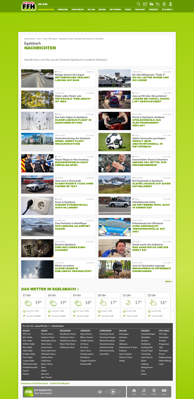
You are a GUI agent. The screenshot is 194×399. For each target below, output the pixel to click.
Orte (39, 39)
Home (134, 394)
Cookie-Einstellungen (59, 383)
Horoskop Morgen (107, 337)
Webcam (164, 3)
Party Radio (28, 357)
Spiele (143, 361)
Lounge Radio (28, 361)
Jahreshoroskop (106, 347)
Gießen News (47, 357)
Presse (162, 354)
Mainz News (46, 344)
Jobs (161, 347)
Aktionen (115, 10)
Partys (144, 374)
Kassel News (46, 347)
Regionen (65, 331)
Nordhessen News (68, 334)
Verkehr (62, 10)
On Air (91, 10)
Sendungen (124, 334)
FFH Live (26, 334)
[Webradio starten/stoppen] (113, 391)
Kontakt (162, 341)
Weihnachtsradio (30, 364)
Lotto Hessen (147, 357)
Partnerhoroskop (107, 351)
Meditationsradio (30, 367)
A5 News (84, 347)
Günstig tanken (87, 354)
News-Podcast (125, 354)
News (44, 331)
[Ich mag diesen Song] (107, 391)
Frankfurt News (48, 337)
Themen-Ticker (125, 357)
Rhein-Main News (67, 344)
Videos (122, 341)
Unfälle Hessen (87, 341)
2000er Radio (29, 344)
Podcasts (123, 351)
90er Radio (27, 341)
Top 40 (26, 371)
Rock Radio (27, 347)
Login (161, 364)
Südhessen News (67, 347)
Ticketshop (146, 354)
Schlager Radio (29, 354)
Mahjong (145, 364)
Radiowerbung (165, 357)
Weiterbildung (165, 361)
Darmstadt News (48, 351)
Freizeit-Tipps (147, 351)
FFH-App (163, 334)
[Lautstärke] (99, 391)
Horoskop (78, 10)
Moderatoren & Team (128, 347)
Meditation (146, 344)
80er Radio (27, 337)
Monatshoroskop (107, 344)
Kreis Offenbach (50, 39)
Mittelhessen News (68, 341)
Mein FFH (170, 3)
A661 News (85, 351)
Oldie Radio (27, 351)
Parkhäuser (85, 357)
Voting (122, 361)
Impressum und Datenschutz (34, 383)
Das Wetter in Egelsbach (48, 289)
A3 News (84, 344)
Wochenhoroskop (107, 341)
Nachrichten (46, 10)
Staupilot (151, 3)
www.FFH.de (41, 326)
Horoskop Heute (107, 334)
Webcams (123, 344)
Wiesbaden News (48, 341)
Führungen (163, 351)
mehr (168, 282)
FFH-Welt (167, 10)
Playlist (145, 3)
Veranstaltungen (148, 334)
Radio (26, 331)
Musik (102, 10)
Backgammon (147, 367)
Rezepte (144, 341)
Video (128, 10)
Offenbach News (48, 354)
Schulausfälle (85, 364)
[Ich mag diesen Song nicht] (119, 391)
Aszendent (104, 354)
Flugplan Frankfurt (88, 361)
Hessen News (47, 334)
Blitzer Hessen (86, 337)
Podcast (140, 10)
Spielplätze (145, 337)
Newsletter (164, 337)
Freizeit (153, 10)
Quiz (143, 371)
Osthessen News (67, 337)
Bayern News (47, 364)
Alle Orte (45, 374)
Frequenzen (164, 344)
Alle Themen (46, 378)
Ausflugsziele (147, 347)
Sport (43, 367)
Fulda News (46, 361)
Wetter (158, 3)
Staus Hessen (86, 334)
